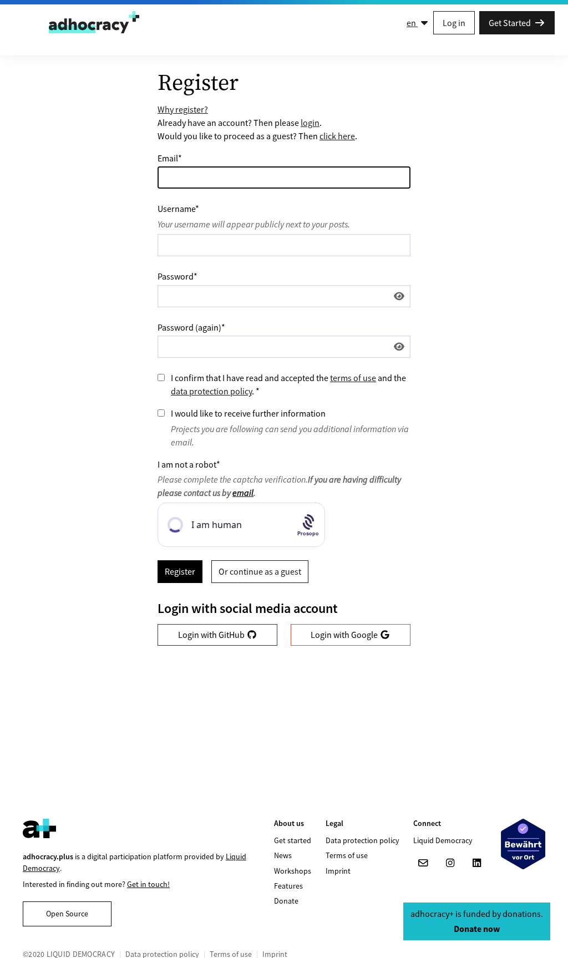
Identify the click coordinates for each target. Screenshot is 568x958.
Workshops (292, 871)
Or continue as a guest (260, 571)
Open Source (67, 914)
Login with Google (345, 634)
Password (177, 276)
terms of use (353, 377)
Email (170, 158)
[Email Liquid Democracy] (423, 863)
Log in (454, 22)
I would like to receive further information (248, 413)
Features (288, 886)
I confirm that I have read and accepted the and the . (288, 384)
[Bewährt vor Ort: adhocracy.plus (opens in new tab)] (523, 844)
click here (337, 135)
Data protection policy (362, 840)
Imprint (338, 871)
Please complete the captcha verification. (279, 486)
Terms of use (347, 855)
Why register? (183, 109)
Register (180, 571)
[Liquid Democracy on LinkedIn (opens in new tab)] (476, 863)
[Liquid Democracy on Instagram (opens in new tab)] (450, 863)
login (310, 122)
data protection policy (211, 391)
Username (178, 208)
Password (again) (191, 327)
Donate (286, 901)
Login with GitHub (212, 634)
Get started (292, 840)
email (242, 492)
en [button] (412, 22)
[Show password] (399, 296)
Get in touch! (148, 884)
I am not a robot (189, 464)
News (283, 855)
